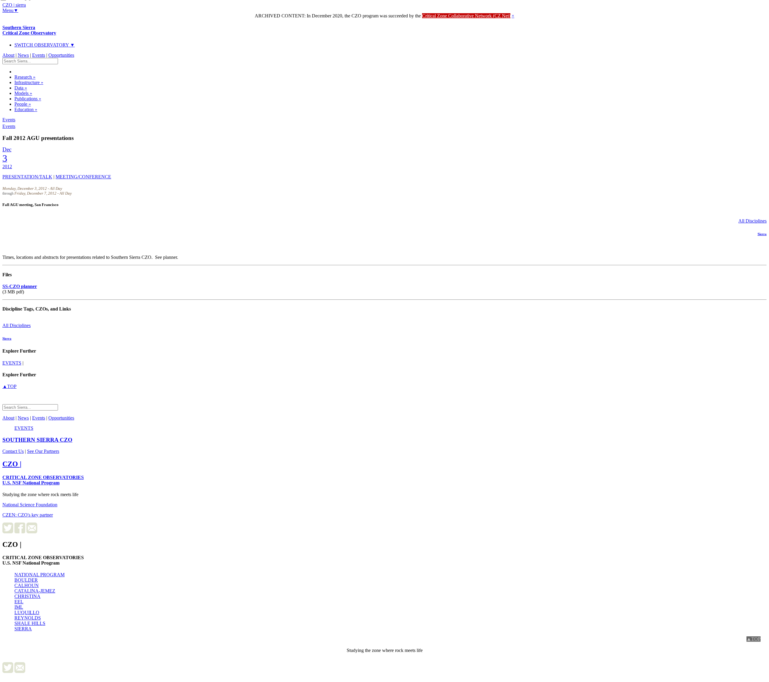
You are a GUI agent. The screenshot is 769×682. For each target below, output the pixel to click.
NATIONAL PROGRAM (39, 574)
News (23, 55)
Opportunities (61, 55)
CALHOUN (26, 585)
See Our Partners (43, 451)
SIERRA (23, 628)
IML (18, 607)
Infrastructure (28, 82)
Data (20, 87)
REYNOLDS (27, 617)
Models (23, 93)
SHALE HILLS (29, 623)
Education (25, 109)
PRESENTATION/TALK (27, 176)
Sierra (762, 234)
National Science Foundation (29, 504)
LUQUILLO (26, 612)
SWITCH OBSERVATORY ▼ (44, 44)
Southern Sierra (29, 30)
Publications (27, 98)
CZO (37, 440)
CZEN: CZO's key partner (27, 514)
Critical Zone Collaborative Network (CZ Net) (466, 15)
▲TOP (9, 386)
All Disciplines (752, 220)
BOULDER (26, 580)
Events (38, 55)
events (11, 362)
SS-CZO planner (19, 286)
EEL (18, 601)
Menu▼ (10, 10)
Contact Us (13, 451)
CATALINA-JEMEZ (34, 590)
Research (24, 77)
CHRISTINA (27, 596)
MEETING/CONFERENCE (83, 176)
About (8, 55)
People (22, 104)
